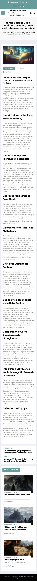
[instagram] (21, 6)
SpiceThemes (21, 578)
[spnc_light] (34, 13)
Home (5, 32)
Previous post (8, 448)
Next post (7, 456)
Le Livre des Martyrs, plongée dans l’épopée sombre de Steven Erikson (18, 452)
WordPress (23, 576)
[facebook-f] (14, 6)
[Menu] (3, 13)
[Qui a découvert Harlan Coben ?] (18, 483)
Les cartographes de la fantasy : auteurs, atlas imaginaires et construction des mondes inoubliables (16, 560)
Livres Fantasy (18, 10)
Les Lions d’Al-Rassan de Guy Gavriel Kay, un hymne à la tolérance (15, 460)
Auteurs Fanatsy (9, 68)
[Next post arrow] (32, 460)
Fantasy (22, 68)
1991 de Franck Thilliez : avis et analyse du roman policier (16, 528)
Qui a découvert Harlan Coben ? (17, 496)
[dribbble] (18, 6)
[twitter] (16, 6)
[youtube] (23, 6)
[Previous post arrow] (32, 450)
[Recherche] (31, 13)
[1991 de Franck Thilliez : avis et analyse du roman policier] (18, 516)
